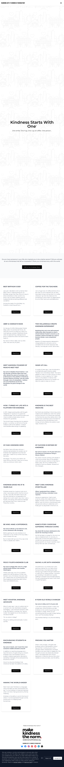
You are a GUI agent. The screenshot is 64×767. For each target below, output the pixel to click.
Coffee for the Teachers (46, 287)
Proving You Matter (44, 640)
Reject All (48, 758)
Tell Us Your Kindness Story (32, 267)
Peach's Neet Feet (18, 373)
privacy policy (18, 762)
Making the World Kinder (15, 683)
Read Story (16, 312)
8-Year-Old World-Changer (47, 600)
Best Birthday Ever (11, 287)
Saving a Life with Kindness (47, 562)
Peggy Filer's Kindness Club (15, 562)
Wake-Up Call (41, 365)
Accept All (58, 758)
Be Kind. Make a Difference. (15, 524)
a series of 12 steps (46, 335)
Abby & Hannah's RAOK (13, 324)
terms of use (28, 762)
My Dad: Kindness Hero (13, 445)
